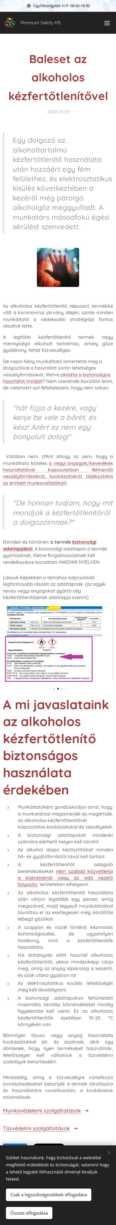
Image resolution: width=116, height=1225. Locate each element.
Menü (107, 23)
